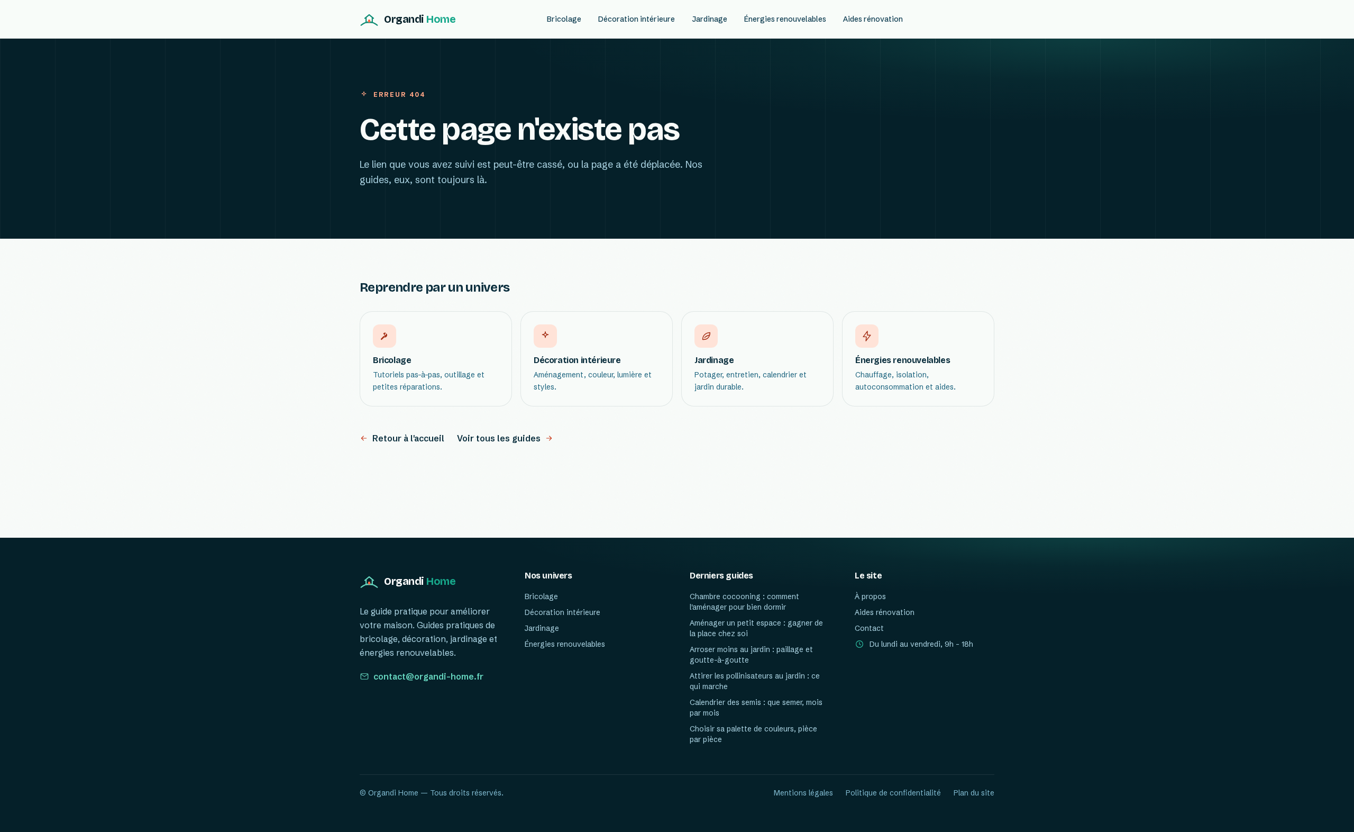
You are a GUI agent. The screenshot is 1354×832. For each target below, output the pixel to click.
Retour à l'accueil (408, 438)
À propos (870, 596)
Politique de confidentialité (893, 793)
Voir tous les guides (499, 438)
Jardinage (709, 19)
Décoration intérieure (636, 19)
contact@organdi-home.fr (428, 676)
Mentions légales (803, 793)
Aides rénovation (873, 19)
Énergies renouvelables (785, 19)
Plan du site (974, 793)
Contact (869, 628)
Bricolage (564, 19)
